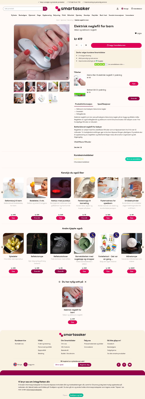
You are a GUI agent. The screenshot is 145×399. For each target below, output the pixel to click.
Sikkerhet (70, 15)
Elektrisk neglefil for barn (72, 311)
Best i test (103, 15)
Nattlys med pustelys (60, 201)
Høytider (95, 15)
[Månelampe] (131, 243)
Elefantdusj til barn (13, 201)
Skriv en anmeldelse (134, 159)
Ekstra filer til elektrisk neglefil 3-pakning (104, 75)
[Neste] (67, 78)
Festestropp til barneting (84, 202)
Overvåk (134, 98)
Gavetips (87, 15)
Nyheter (14, 15)
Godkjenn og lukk (76, 395)
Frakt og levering (44, 344)
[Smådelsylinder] (131, 187)
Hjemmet (32, 15)
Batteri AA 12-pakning (96, 90)
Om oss (64, 344)
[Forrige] (16, 78)
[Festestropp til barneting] (84, 187)
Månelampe (131, 256)
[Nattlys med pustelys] (60, 187)
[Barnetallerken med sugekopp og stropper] (84, 243)
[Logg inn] (117, 9)
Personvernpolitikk (45, 347)
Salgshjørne (111, 350)
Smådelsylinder (132, 201)
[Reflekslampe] (37, 243)
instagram (123, 365)
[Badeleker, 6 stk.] (37, 187)
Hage (39, 15)
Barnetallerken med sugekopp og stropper (84, 258)
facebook (118, 365)
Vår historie (65, 347)
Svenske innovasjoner (116, 15)
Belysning (56, 15)
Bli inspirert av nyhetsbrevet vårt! (72, 361)
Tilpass (65, 395)
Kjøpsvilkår (42, 350)
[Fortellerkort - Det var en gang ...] (108, 243)
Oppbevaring (47, 15)
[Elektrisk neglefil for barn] (72, 296)
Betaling (41, 353)
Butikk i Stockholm (68, 353)
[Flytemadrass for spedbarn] (108, 187)
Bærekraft (64, 350)
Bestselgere (23, 15)
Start (57, 20)
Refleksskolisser (61, 256)
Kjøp (133, 84)
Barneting (70, 20)
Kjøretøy (79, 15)
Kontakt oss (19, 344)
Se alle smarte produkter (116, 353)
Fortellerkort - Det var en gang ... (108, 258)
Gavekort (110, 344)
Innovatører (130, 15)
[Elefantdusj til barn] (13, 187)
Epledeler (13, 256)
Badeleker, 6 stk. (37, 201)
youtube (129, 365)
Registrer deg (84, 365)
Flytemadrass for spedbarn (108, 202)
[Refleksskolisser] (60, 243)
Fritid (64, 15)
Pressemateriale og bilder (93, 344)
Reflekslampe (37, 256)
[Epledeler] (13, 243)
